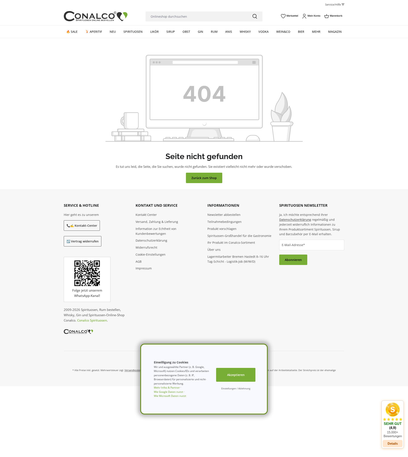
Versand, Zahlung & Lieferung (157, 222)
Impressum (144, 268)
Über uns (214, 250)
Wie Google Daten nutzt (168, 392)
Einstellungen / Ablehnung (235, 388)
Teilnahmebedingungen (224, 222)
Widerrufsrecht (146, 247)
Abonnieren (293, 260)
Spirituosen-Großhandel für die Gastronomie (239, 236)
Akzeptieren (236, 375)
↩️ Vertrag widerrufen (83, 241)
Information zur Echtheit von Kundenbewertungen (156, 231)
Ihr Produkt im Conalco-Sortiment (231, 243)
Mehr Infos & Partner (167, 387)
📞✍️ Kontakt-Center (82, 226)
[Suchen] (254, 16)
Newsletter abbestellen (224, 215)
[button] (392, 420)
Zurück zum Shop (204, 178)
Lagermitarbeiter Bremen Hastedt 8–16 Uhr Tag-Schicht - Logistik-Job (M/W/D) (238, 259)
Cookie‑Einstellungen (151, 254)
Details (393, 443)
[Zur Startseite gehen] (96, 16)
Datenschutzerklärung (151, 240)
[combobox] (196, 16)
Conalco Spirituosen (92, 320)
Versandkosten (133, 370)
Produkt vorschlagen (222, 229)
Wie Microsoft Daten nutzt (170, 396)
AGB (139, 261)
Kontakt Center (146, 215)
